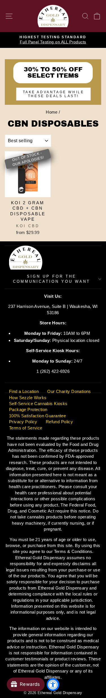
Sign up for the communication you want (51, 279)
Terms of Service (25, 427)
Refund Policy (59, 421)
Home (52, 112)
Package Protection (28, 409)
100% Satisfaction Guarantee (37, 415)
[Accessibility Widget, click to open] (53, 684)
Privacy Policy (23, 421)
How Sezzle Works (28, 397)
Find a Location (24, 391)
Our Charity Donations (69, 391)
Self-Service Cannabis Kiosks (38, 403)
